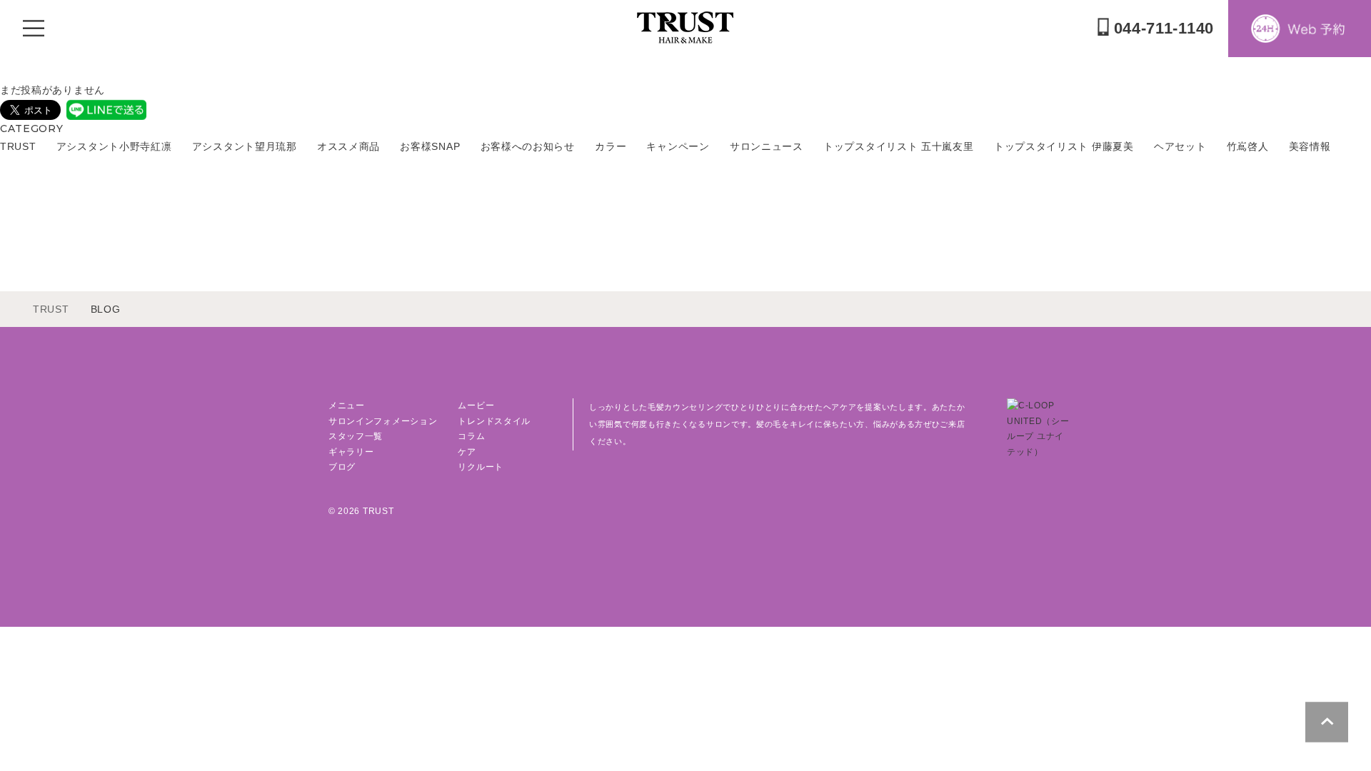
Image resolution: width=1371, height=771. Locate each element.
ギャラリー (351, 452)
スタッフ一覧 (355, 436)
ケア (467, 452)
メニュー (346, 405)
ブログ (342, 467)
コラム (471, 436)
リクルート (480, 467)
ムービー (476, 405)
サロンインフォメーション (382, 421)
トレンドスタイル (494, 421)
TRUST (51, 309)
